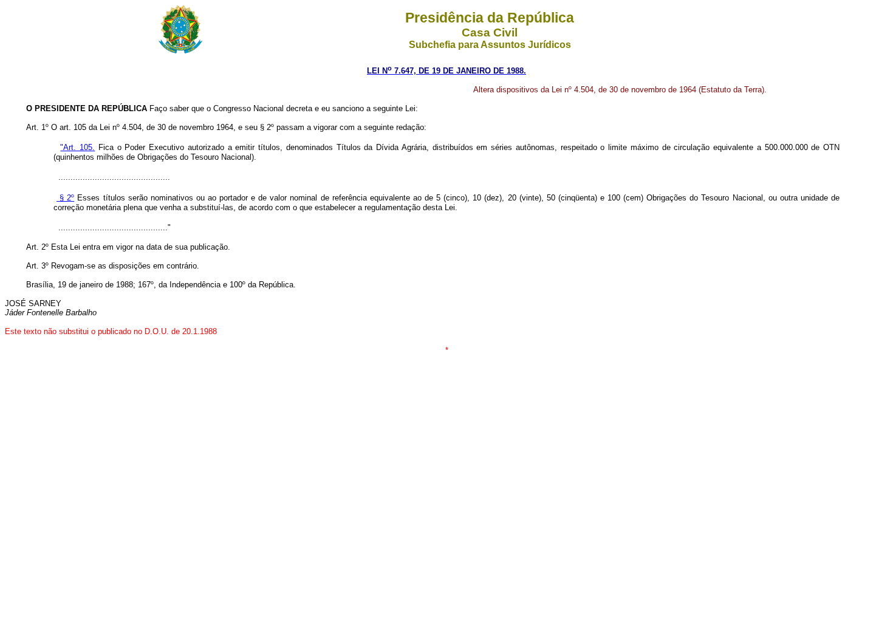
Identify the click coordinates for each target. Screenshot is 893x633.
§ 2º (65, 197)
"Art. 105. (77, 147)
